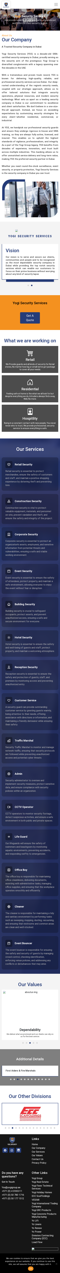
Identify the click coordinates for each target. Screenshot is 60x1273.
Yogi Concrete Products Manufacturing (44, 1215)
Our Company (38, 1148)
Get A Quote (30, 318)
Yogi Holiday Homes (42, 1192)
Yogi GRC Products (41, 1210)
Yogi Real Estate (40, 1182)
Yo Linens (36, 1224)
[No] (56, 1263)
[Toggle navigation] (56, 4)
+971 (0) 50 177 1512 (13, 1198)
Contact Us (37, 1159)
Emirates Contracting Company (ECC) (42, 1237)
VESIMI (35, 1199)
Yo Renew (37, 1228)
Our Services (38, 1151)
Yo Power (37, 1231)
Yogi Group (37, 1178)
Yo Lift (35, 1220)
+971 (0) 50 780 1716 (13, 1194)
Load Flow (37, 1242)
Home (35, 1144)
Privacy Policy (39, 1162)
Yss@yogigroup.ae (11, 1187)
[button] (28, 285)
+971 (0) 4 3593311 (12, 1191)
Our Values (37, 1155)
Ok (30, 1268)
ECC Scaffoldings (41, 1196)
